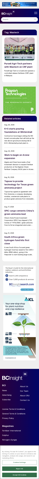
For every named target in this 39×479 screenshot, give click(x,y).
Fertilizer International (11, 431)
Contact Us (25, 400)
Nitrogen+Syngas (9, 440)
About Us (24, 386)
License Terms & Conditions (13, 409)
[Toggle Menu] (36, 13)
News (4, 390)
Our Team (24, 391)
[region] (19, 462)
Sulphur (5, 435)
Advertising (6, 395)
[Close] (36, 448)
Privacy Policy (8, 418)
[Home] (17, 12)
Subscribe (6, 400)
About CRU (25, 395)
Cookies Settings (19, 462)
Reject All (19, 469)
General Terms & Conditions (13, 414)
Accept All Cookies (19, 475)
